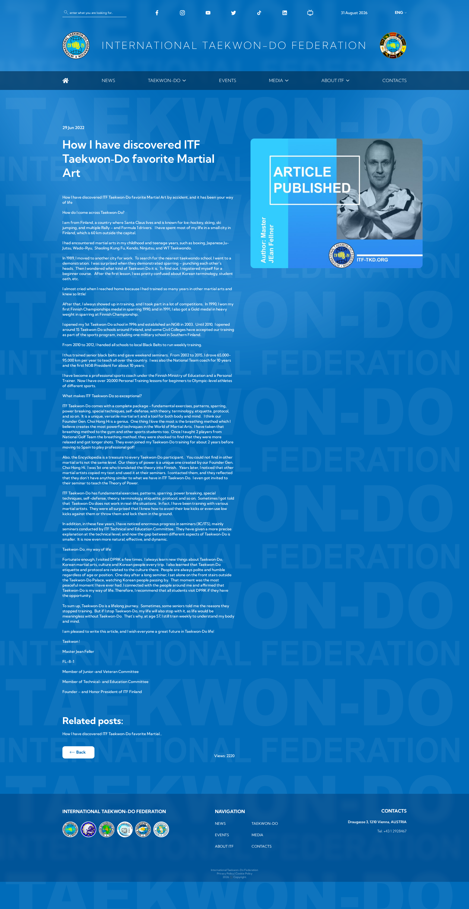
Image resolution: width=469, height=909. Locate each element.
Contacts (394, 80)
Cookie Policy (244, 873)
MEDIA (276, 80)
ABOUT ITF (332, 80)
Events (227, 80)
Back (81, 752)
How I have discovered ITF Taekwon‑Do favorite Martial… (112, 734)
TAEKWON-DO (164, 80)
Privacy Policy (225, 873)
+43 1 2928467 (395, 831)
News (108, 80)
